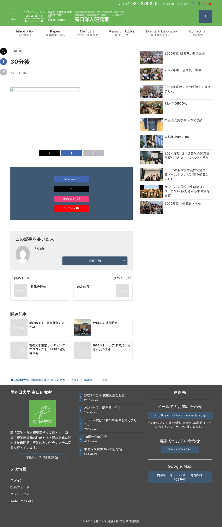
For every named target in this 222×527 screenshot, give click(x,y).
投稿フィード (20, 487)
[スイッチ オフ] (205, 17)
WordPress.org (21, 501)
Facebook (70, 179)
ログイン (16, 480)
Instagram (70, 198)
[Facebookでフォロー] (193, 3)
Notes (17, 50)
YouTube (70, 208)
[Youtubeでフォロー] (210, 3)
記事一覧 (95, 261)
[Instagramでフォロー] (204, 3)
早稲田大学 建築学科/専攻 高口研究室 (116, 521)
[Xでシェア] (3, 51)
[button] (3, 72)
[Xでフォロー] (71, 189)
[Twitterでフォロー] (199, 3)
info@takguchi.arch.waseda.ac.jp (180, 415)
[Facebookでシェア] (3, 61)
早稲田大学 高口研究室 (42, 457)
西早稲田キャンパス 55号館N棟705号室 (179, 477)
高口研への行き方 (177, 4)
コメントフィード (23, 494)
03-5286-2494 (180, 449)
